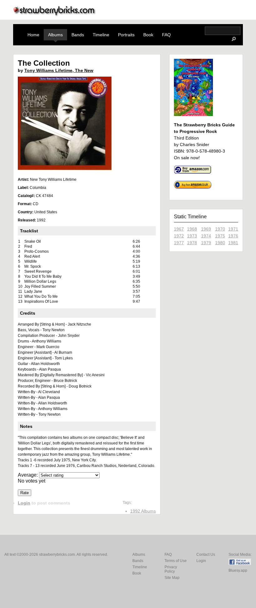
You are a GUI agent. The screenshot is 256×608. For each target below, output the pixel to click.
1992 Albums (143, 511)
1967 (179, 228)
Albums (55, 34)
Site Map (172, 577)
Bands (77, 34)
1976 (233, 235)
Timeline (101, 34)
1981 (233, 242)
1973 (192, 235)
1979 (206, 242)
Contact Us (205, 554)
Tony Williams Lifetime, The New (58, 70)
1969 (206, 228)
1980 (220, 242)
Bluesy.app (238, 570)
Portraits (126, 34)
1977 (179, 242)
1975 (220, 235)
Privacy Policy (171, 569)
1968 (192, 228)
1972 (179, 235)
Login (24, 502)
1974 (206, 235)
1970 (220, 228)
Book (148, 34)
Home (33, 34)
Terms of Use (176, 561)
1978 (192, 242)
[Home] (54, 14)
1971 (233, 228)
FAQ (166, 34)
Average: (28, 475)
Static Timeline (190, 216)
